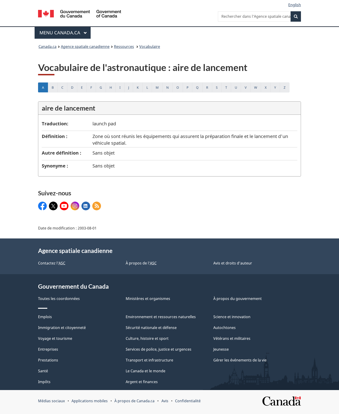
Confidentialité (188, 400)
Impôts (44, 381)
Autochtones (224, 327)
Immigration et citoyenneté (62, 327)
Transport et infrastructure (149, 360)
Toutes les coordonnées (59, 298)
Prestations (48, 360)
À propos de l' (141, 263)
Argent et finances (142, 381)
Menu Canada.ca (60, 32)
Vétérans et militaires (231, 338)
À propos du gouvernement (237, 298)
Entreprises (48, 349)
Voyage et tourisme (55, 338)
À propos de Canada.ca (134, 400)
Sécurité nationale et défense (151, 327)
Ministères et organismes (148, 298)
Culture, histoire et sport (147, 338)
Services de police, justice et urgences (158, 349)
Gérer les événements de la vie (240, 360)
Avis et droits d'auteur (232, 263)
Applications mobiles (89, 400)
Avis (164, 400)
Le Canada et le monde (145, 370)
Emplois (45, 316)
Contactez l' (51, 263)
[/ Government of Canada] (79, 14)
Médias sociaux (51, 400)
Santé (43, 370)
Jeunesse (221, 349)
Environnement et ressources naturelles (161, 316)
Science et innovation (231, 316)
